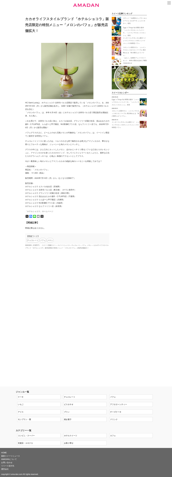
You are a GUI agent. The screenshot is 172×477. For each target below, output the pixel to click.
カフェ (113, 435)
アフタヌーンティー (118, 404)
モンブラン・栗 (24, 419)
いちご (21, 404)
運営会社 (5, 469)
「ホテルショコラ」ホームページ (39, 211)
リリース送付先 (7, 465)
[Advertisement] (67, 281)
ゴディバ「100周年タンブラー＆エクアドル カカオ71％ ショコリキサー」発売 (135, 20)
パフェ (43, 240)
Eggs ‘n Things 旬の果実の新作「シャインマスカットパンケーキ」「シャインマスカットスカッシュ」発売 (125, 102)
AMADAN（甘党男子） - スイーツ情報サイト (40, 245)
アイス (21, 411)
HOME (4, 452)
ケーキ (21, 396)
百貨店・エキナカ (25, 443)
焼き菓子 (67, 419)
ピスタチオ (68, 404)
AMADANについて (9, 459)
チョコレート (32, 240)
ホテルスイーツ (70, 435)
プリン (67, 411)
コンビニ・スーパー (26, 435)
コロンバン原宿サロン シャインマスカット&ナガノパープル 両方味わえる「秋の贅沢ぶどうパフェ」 (125, 113)
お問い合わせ (6, 462)
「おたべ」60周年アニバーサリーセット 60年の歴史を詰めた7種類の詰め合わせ (135, 60)
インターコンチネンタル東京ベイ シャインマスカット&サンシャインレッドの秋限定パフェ (135, 40)
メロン (50, 240)
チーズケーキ (115, 411)
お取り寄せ (68, 443)
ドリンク (114, 419)
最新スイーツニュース (10, 456)
